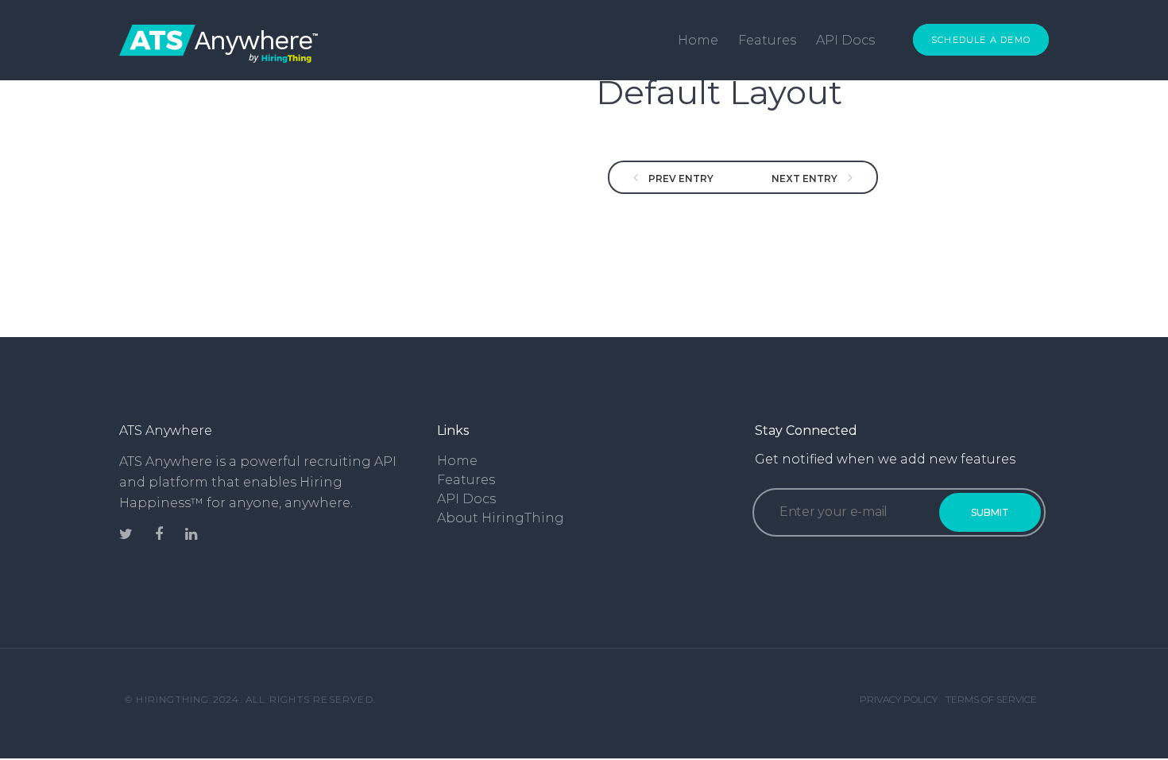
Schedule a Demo (981, 39)
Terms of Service (991, 699)
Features (767, 40)
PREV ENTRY (680, 178)
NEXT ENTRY (806, 178)
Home (698, 40)
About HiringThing (500, 517)
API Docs (845, 40)
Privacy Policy (899, 699)
